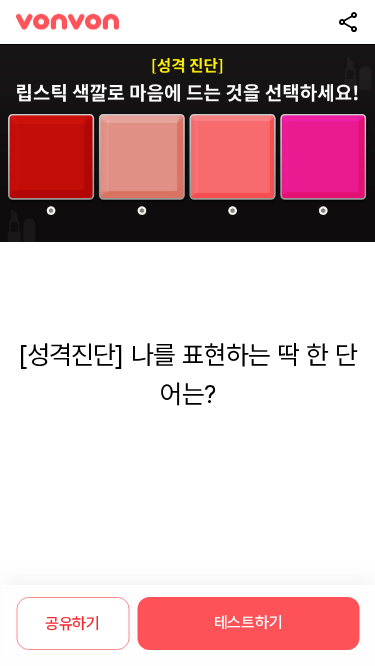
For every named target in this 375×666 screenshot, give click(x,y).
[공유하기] (348, 22)
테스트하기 (248, 622)
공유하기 (72, 623)
